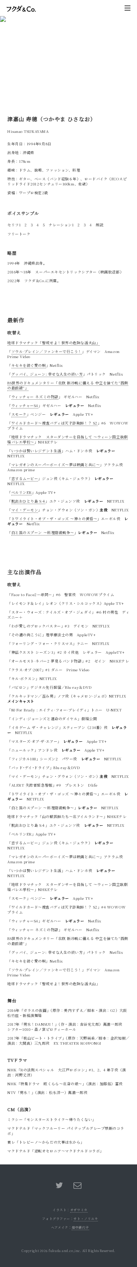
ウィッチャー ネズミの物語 (34, 396)
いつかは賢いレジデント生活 (36, 450)
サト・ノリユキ (85, 1218)
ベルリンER (21, 492)
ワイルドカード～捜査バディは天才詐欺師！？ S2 (54, 423)
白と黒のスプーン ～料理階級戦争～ (42, 532)
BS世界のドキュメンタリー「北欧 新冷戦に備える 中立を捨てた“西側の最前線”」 (67, 385)
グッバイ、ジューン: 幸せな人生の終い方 (47, 374)
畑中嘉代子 (80, 1227)
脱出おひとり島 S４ (28, 501)
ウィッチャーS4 (24, 405)
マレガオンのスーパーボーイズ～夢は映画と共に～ (55, 464)
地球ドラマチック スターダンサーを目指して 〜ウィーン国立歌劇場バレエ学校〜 (67, 439)
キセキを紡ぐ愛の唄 (28, 365)
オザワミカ (79, 1210)
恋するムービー (24, 478)
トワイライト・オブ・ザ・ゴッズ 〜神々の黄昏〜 (54, 518)
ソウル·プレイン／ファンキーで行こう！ (46, 351)
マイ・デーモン (24, 509)
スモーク (19, 414)
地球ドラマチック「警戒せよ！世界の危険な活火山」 (53, 342)
